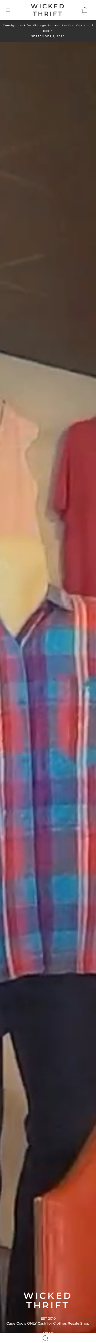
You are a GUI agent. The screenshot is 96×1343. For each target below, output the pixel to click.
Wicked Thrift (48, 9)
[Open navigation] (11, 10)
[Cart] (84, 10)
